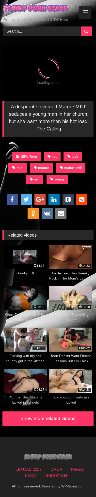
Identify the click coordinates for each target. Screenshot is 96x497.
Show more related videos (48, 418)
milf (36, 179)
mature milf (73, 168)
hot (54, 156)
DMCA (56, 469)
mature (43, 168)
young (59, 179)
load (75, 156)
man (19, 168)
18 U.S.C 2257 (29, 469)
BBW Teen (29, 156)
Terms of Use (56, 475)
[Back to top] (80, 482)
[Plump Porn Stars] (39, 8)
